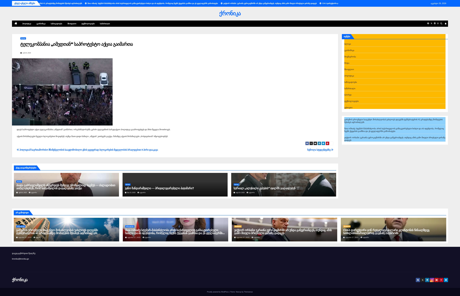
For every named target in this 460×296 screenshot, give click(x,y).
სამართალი (105, 24)
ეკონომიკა (41, 24)
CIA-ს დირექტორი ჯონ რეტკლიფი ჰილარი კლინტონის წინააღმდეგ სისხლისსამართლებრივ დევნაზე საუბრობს (386, 231)
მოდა (346, 63)
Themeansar (248, 292)
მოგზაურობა (350, 57)
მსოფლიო (72, 24)
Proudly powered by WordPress (218, 292)
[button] (441, 24)
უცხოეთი (348, 108)
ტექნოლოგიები (88, 24)
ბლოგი (23, 38)
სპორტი (348, 95)
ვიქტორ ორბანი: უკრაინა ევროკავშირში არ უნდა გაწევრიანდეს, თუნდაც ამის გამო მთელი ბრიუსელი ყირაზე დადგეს (283, 231)
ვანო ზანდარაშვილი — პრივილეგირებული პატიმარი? (160, 188)
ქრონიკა (230, 13)
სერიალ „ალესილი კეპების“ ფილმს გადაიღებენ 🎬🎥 (268, 188)
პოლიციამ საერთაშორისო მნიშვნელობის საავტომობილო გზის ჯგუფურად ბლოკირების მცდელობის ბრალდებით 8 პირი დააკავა (88, 150)
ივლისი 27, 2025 (25, 237)
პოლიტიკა (26, 24)
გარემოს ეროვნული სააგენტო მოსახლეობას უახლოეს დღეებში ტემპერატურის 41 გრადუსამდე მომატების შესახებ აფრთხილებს (57, 231)
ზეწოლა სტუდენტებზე (319, 150)
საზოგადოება (56, 24)
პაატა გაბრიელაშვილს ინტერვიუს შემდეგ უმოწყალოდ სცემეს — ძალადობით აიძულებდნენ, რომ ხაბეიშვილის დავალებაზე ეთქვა (65, 186)
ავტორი (34, 192)
